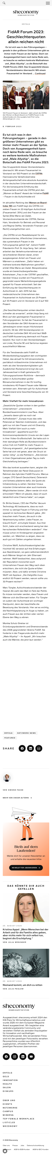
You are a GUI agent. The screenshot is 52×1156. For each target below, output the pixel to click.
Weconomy (10, 1126)
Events (7, 1104)
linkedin (30, 748)
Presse (15, 1145)
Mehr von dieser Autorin (16, 798)
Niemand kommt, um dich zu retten (22, 984)
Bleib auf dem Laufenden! (26, 849)
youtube (31, 1056)
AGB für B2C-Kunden (41, 1149)
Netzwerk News (26, 733)
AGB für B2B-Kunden (22, 1149)
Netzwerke (10, 1107)
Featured (9, 738)
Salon (7, 1087)
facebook (22, 748)
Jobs (22, 1145)
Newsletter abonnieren (24, 868)
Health (7, 1084)
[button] (5, 1151)
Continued (40, 73)
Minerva (8, 1115)
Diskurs (8, 1091)
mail (38, 748)
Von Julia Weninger (14, 942)
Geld (6, 1076)
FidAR (45, 193)
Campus (8, 1111)
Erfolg (8, 733)
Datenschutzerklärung (35, 1145)
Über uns (9, 1100)
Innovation (10, 1080)
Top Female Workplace (19, 1119)
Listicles (9, 1122)
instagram (14, 1056)
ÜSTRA (38, 173)
